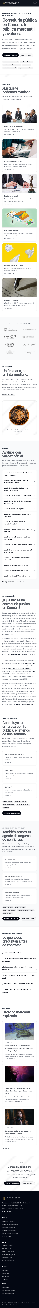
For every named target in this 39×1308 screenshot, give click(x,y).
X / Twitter (5, 1276)
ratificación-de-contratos (11, 65)
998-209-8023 (7, 1211)
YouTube (5, 1279)
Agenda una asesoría (10, 55)
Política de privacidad (8, 1290)
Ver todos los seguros (11, 918)
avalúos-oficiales (26, 62)
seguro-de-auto (8, 907)
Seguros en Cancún (28, 918)
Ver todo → (5, 1148)
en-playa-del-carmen (23, 804)
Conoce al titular (8, 394)
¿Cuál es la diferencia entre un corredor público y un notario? (19, 960)
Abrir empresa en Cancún (12, 813)
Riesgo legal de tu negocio (10, 1233)
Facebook (5, 1270)
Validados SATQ (7, 1248)
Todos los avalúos (7, 1245)
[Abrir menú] (35, 3)
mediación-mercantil (9, 68)
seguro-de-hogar (20, 907)
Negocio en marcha (8, 1251)
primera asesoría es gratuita (26, 704)
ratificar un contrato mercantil (20, 668)
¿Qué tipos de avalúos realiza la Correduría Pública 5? (17, 968)
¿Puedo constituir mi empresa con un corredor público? (18, 976)
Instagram (5, 1273)
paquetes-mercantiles (25, 68)
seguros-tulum (7, 913)
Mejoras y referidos (8, 1261)
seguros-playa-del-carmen (26, 910)
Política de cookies (8, 1293)
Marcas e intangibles (8, 1254)
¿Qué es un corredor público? (12, 953)
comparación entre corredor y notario (21, 654)
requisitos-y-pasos (21, 801)
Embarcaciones (7, 1258)
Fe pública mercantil (8, 1221)
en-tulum (6, 807)
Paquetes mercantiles (9, 1230)
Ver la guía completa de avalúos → (13, 582)
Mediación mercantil (8, 1227)
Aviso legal (5, 1287)
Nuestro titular (6, 1236)
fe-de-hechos (26, 65)
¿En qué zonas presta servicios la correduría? (18, 984)
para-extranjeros (8, 804)
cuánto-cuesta (7, 801)
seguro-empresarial (9, 910)
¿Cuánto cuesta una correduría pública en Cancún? (16, 991)
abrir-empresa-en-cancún (11, 62)
